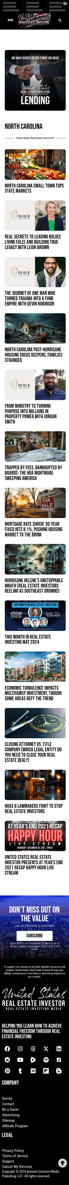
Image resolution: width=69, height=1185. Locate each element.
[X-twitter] (46, 1048)
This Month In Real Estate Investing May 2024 (28, 640)
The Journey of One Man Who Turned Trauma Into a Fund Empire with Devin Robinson (30, 298)
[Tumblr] (20, 1070)
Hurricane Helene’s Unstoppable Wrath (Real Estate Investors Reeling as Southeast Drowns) (34, 586)
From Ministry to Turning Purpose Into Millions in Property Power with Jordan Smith (30, 414)
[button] (10, 20)
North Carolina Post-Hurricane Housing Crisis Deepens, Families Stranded (33, 355)
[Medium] (33, 1070)
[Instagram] (20, 1048)
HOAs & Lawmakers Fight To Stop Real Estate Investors (34, 809)
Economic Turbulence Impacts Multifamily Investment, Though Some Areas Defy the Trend (33, 693)
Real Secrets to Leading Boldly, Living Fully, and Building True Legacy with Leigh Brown (33, 242)
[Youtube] (20, 1059)
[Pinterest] (7, 1070)
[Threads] (33, 1048)
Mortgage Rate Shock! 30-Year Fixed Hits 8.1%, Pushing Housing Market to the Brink (33, 529)
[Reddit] (7, 1059)
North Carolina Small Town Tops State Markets (34, 188)
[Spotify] (46, 1059)
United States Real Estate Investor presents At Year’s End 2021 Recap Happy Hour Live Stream (34, 865)
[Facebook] (7, 1048)
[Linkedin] (58, 1048)
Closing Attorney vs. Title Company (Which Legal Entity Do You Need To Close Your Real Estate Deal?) (33, 752)
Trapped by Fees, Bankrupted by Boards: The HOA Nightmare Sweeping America (33, 473)
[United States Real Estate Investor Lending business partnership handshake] (35, 109)
